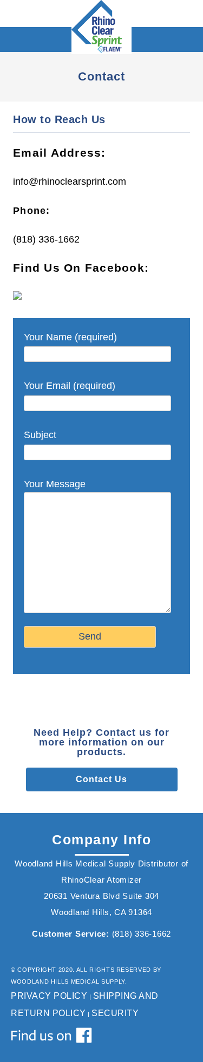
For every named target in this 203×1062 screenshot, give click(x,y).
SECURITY (115, 1013)
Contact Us (101, 779)
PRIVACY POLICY (49, 995)
